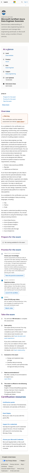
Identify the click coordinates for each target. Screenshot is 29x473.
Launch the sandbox (11, 293)
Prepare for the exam (9, 97)
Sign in (26, 2)
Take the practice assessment (14, 275)
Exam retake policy (19, 350)
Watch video (9, 308)
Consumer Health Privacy (7, 468)
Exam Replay (7, 413)
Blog (22, 464)
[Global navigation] (1, 2)
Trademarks (4, 471)
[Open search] (22, 2)
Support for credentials (10, 424)
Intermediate (9, 55)
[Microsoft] (15, 2)
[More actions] (25, 5)
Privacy (10, 466)
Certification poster (9, 402)
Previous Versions (14, 464)
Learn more (20, 121)
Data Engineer (10, 67)
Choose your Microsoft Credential (13, 439)
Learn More (7, 379)
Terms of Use (20, 468)
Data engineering (11, 74)
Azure (7, 61)
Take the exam (7, 101)
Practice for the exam (9, 99)
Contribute (4, 466)
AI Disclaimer (4, 464)
